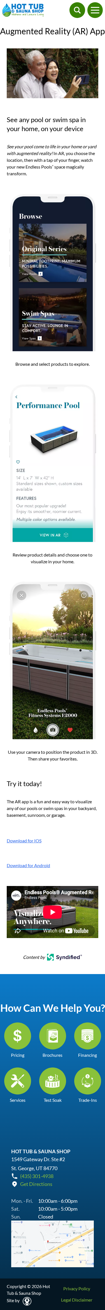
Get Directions (36, 1184)
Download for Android (28, 865)
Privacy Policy (76, 1288)
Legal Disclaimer (76, 1299)
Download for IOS (24, 840)
